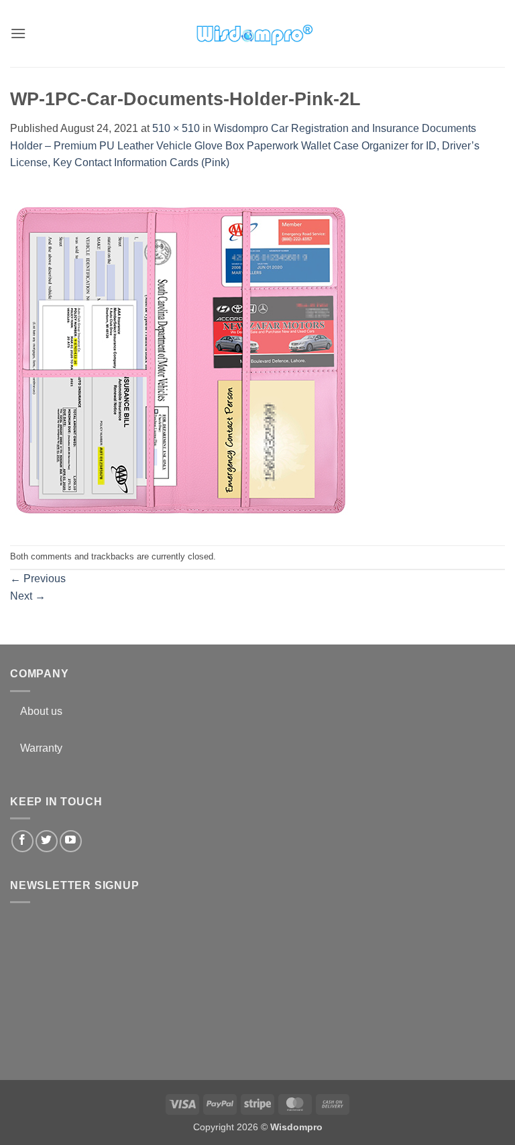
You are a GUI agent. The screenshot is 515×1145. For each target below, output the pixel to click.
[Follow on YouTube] (71, 841)
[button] (18, 33)
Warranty (41, 748)
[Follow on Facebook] (22, 841)
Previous (38, 578)
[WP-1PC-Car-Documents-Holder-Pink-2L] (181, 357)
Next (28, 596)
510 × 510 (176, 128)
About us (41, 711)
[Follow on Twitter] (47, 841)
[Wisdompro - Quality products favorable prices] (254, 33)
